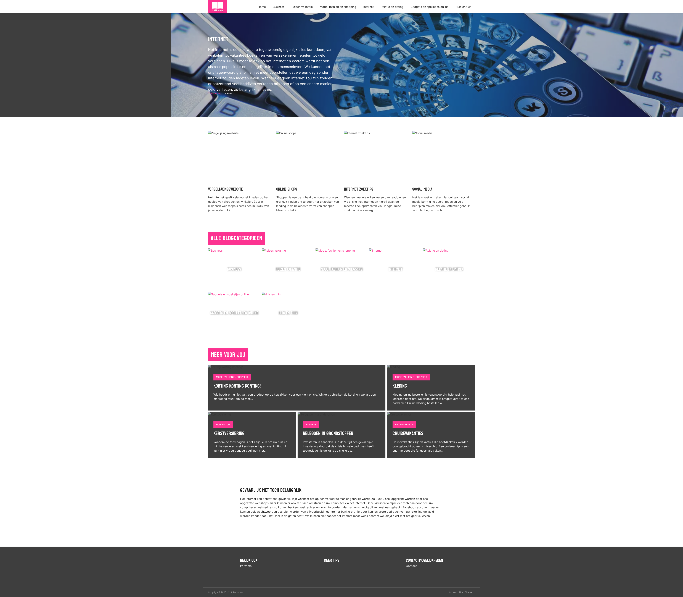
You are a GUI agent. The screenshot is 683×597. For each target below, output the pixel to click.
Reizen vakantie (302, 7)
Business (278, 7)
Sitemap (469, 592)
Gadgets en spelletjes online (429, 7)
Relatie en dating (392, 7)
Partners (246, 566)
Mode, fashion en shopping (338, 7)
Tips (461, 592)
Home (262, 7)
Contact (411, 566)
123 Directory (215, 93)
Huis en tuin (463, 7)
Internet (368, 7)
